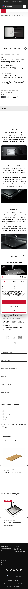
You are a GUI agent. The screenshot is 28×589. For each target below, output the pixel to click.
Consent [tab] (5, 281)
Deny (14, 310)
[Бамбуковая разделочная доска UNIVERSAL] (14, 457)
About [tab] (23, 281)
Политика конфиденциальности (13, 581)
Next (23, 48)
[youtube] (14, 569)
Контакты (3, 564)
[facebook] (7, 569)
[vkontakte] (20, 569)
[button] (12, 6)
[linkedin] (17, 569)
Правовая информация (13, 580)
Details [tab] (14, 281)
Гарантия (3, 550)
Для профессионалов (19, 551)
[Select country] (22, 10)
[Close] (26, 1)
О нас (2, 562)
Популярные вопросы (19, 553)
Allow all (14, 301)
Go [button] (24, 6)
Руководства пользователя (17, 549)
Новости (3, 560)
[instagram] (10, 569)
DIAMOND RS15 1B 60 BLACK (11, 520)
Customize (13, 306)
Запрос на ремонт (6, 548)
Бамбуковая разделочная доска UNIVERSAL (13, 469)
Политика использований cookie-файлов (14, 583)
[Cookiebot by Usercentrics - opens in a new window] (20, 277)
